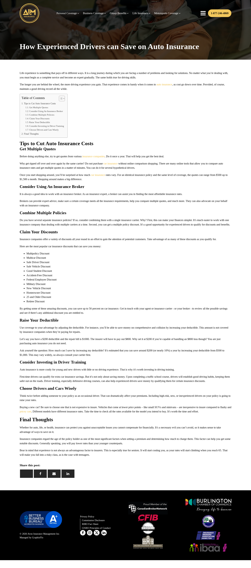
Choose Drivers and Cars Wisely (44, 129)
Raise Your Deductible (39, 122)
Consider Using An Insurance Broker (46, 111)
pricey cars (25, 411)
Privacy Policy (87, 516)
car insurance (110, 163)
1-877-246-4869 (219, 13)
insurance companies (93, 156)
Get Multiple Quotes (38, 107)
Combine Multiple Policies (41, 114)
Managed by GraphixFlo (31, 537)
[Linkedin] (67, 473)
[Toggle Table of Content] (60, 98)
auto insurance (164, 84)
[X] (26, 473)
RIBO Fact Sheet (90, 524)
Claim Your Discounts (39, 118)
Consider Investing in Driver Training (46, 126)
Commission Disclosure (93, 520)
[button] (68, 13)
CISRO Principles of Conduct (96, 528)
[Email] (54, 473)
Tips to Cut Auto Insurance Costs (40, 103)
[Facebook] (40, 473)
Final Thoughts (31, 133)
